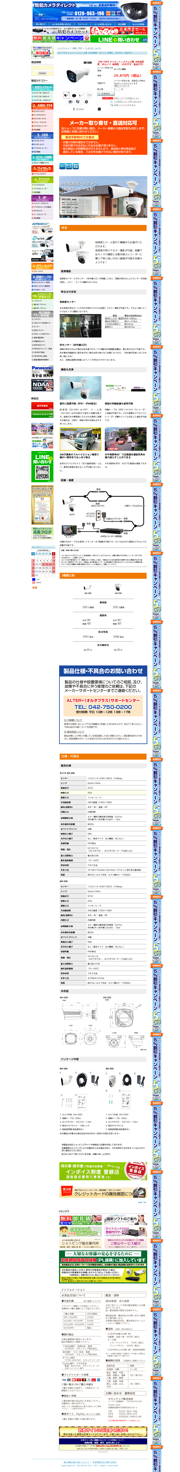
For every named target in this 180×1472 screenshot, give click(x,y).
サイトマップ (103, 1451)
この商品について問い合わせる (127, 101)
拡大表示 (80, 109)
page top (142, 1202)
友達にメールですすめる (125, 105)
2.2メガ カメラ (93, 48)
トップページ (63, 48)
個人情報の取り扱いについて (76, 1462)
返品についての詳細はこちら (126, 98)
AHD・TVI (77, 48)
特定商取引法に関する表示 (104, 1462)
